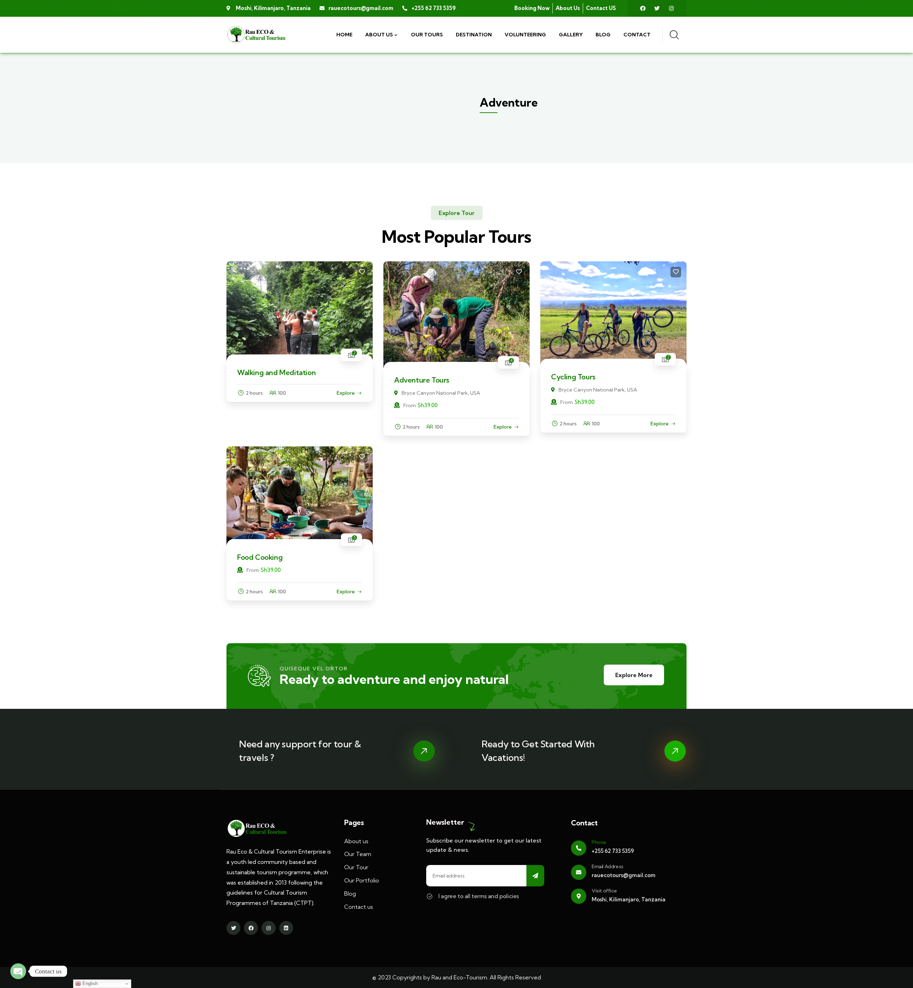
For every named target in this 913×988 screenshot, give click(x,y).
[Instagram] (671, 8)
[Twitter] (657, 8)
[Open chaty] (18, 971)
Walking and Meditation (276, 372)
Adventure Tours (421, 379)
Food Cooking (259, 557)
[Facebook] (643, 8)
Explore (346, 393)
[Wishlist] (362, 272)
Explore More (634, 675)
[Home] (256, 35)
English (89, 983)
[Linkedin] (286, 928)
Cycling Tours (573, 376)
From (409, 405)
